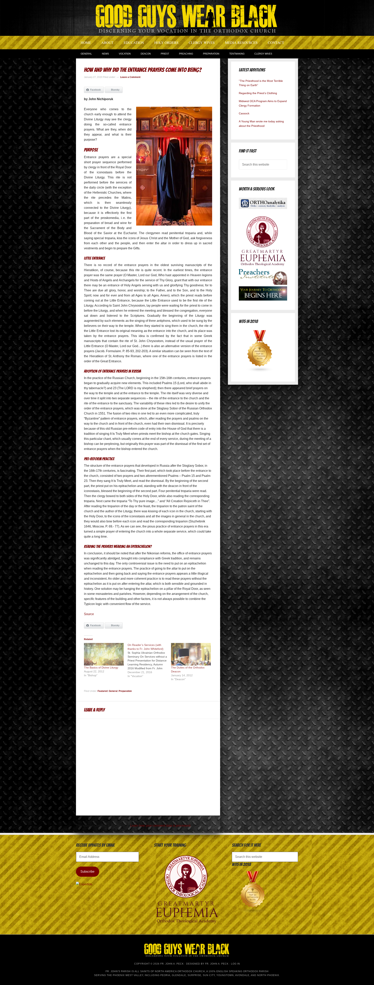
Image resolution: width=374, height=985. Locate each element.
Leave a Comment (130, 77)
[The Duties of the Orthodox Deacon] (191, 654)
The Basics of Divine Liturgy (101, 667)
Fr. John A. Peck (216, 963)
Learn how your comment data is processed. (160, 825)
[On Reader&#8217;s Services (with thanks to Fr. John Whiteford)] (149, 660)
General (113, 691)
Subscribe (87, 871)
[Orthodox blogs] (260, 371)
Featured (103, 691)
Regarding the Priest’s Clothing (258, 93)
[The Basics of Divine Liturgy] (104, 654)
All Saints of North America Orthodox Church (170, 971)
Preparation (125, 691)
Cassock (244, 113)
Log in (235, 963)
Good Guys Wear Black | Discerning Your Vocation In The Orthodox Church (187, 17)
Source (89, 614)
